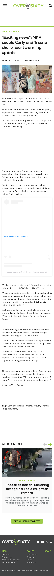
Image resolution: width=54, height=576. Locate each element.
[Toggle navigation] (5, 6)
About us (6, 555)
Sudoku (30, 557)
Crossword (32, 555)
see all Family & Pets (27, 521)
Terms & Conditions (11, 560)
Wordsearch (32, 563)
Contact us (7, 557)
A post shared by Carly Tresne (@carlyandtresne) (27, 272)
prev (45, 444)
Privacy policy (8, 563)
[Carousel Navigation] (47, 444)
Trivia (29, 560)
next (50, 444)
